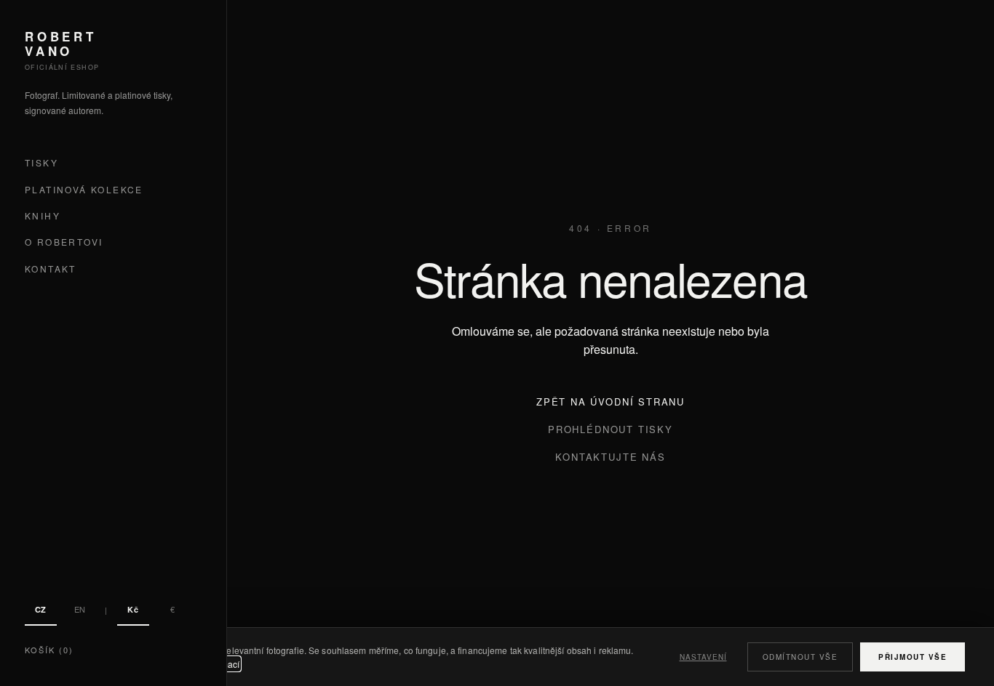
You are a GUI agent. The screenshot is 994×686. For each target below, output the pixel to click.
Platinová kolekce (84, 189)
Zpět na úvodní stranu (610, 401)
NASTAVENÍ (703, 657)
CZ (41, 609)
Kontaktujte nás (610, 457)
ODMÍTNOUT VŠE (800, 657)
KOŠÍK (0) (49, 649)
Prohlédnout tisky (610, 429)
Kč (132, 609)
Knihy (42, 215)
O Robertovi (64, 242)
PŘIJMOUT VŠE (912, 657)
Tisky (41, 163)
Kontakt (50, 268)
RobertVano (61, 44)
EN (80, 609)
